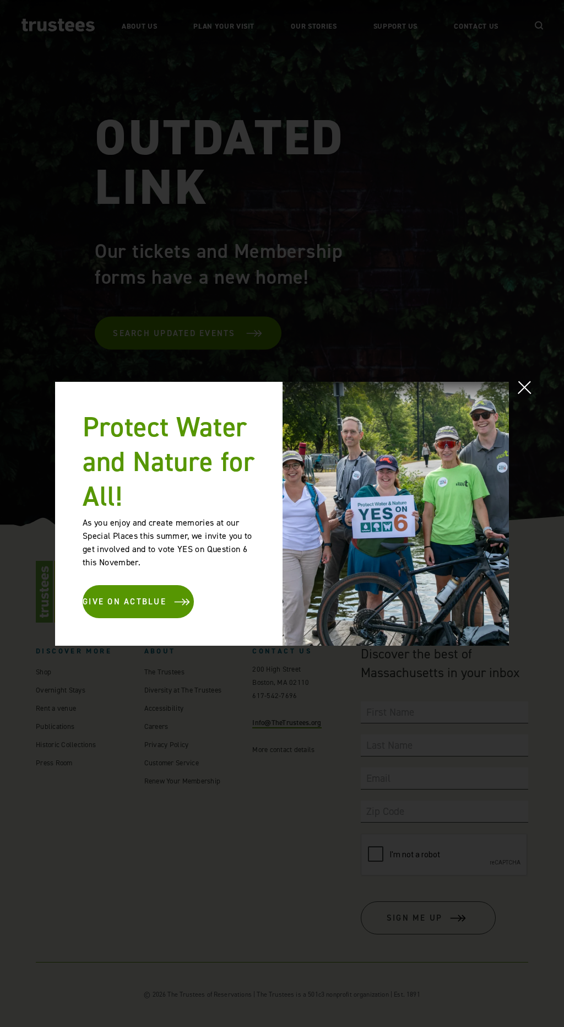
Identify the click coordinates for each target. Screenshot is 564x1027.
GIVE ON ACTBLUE (124, 601)
